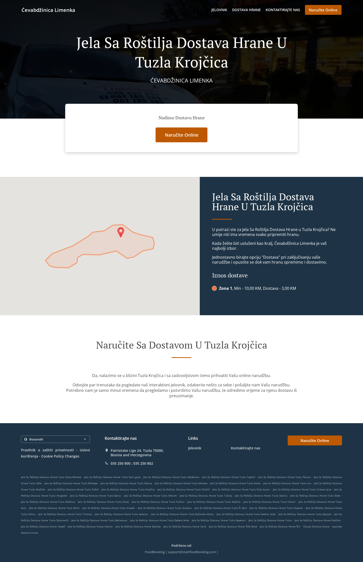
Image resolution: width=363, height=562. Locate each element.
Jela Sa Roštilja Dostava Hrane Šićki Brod (233, 526)
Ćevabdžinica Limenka (48, 10)
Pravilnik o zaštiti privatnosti (47, 450)
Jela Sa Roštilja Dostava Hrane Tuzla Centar (269, 501)
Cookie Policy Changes (60, 456)
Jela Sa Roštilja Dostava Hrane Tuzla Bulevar (121, 514)
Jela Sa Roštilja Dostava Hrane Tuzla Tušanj (206, 495)
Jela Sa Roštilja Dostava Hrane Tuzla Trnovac (65, 514)
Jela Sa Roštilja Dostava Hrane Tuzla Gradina (165, 508)
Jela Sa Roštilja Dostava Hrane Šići (280, 526)
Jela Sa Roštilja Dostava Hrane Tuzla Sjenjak (305, 514)
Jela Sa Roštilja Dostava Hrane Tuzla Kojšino (214, 501)
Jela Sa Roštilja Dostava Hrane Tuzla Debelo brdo (159, 520)
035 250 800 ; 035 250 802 (132, 463)
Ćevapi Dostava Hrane (316, 526)
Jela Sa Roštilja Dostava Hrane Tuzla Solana (126, 483)
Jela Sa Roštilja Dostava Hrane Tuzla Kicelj (103, 501)
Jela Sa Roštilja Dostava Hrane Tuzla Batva (95, 495)
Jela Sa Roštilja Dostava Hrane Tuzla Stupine (276, 508)
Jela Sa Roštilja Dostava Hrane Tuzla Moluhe (181, 483)
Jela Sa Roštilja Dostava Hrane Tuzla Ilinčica (158, 501)
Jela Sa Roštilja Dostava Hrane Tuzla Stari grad (112, 477)
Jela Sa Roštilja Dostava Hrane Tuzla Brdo (315, 495)
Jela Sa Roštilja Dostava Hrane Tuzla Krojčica (128, 489)
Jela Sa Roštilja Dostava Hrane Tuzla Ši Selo (221, 508)
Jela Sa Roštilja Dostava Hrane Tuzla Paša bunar (241, 489)
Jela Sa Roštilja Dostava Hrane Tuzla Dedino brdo (246, 514)
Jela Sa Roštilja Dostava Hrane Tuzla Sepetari (219, 520)
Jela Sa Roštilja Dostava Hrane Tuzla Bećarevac (99, 520)
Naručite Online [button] (323, 9)
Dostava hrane (246, 9)
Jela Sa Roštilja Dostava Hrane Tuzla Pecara (284, 477)
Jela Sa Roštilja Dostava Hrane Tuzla (270, 520)
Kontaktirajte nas (283, 9)
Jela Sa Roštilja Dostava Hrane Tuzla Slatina (261, 495)
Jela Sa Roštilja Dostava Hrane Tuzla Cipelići (228, 477)
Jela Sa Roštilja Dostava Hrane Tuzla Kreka (235, 483)
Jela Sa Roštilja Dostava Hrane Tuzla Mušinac (48, 501)
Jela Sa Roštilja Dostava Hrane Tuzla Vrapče (108, 508)
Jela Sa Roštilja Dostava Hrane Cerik (184, 526)
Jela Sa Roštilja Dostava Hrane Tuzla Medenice (171, 477)
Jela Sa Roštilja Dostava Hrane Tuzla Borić (54, 508)
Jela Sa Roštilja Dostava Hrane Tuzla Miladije (71, 483)
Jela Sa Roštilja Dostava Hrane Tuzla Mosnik (150, 495)
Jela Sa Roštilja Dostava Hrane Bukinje (138, 526)
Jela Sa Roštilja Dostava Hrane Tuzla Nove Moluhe (51, 477)
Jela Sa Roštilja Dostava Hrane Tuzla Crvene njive (302, 489)
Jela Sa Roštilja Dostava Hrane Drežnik (317, 520)
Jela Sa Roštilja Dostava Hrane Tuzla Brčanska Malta (182, 514)
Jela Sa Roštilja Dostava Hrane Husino (90, 526)
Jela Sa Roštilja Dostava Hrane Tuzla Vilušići (184, 489)
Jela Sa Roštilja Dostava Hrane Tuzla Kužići (73, 489)
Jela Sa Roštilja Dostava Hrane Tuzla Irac (287, 483)
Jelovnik (219, 9)
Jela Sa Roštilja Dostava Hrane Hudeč (43, 526)
